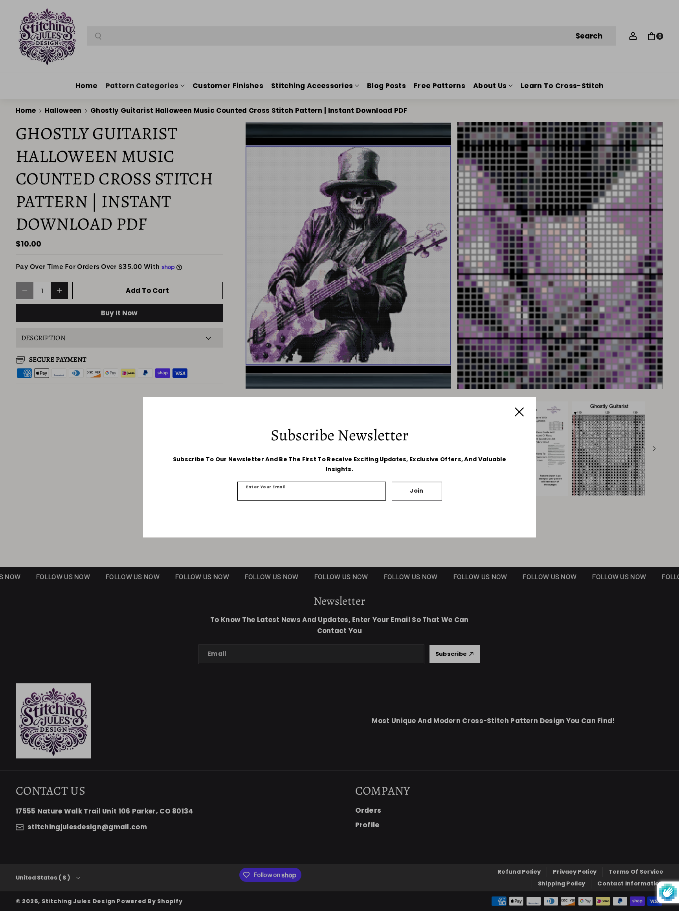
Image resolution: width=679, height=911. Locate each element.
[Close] (519, 412)
